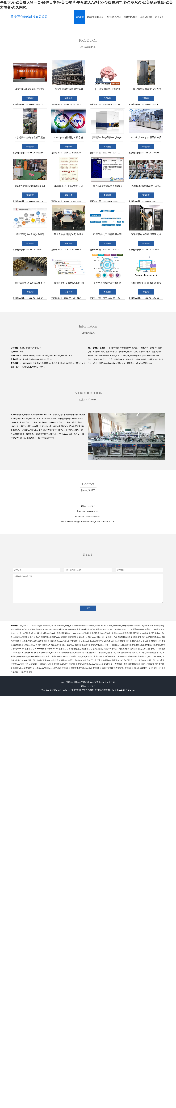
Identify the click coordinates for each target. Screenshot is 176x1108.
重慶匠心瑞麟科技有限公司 (29, 17)
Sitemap (131, 690)
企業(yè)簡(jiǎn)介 (95, 17)
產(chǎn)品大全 (114, 17)
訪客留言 (159, 17)
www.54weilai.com (93, 516)
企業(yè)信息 (146, 17)
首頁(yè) (80, 17)
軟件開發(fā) (77, 690)
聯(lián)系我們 (130, 17)
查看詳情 (30, 98)
